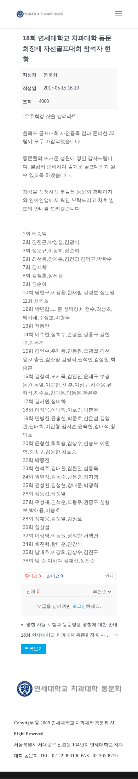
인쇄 (109, 576)
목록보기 (33, 648)
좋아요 (33, 576)
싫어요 (55, 576)
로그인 (79, 606)
